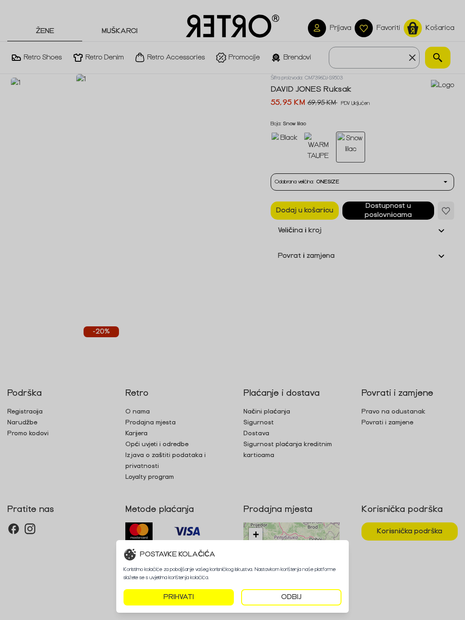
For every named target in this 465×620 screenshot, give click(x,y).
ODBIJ (291, 597)
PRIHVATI (178, 597)
